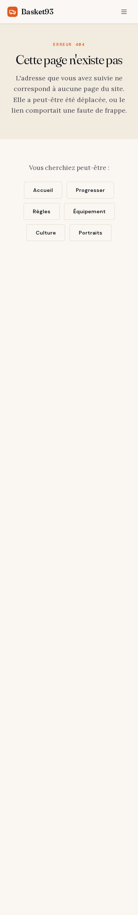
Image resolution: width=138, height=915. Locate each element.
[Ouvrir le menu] (124, 11)
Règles (41, 211)
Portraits (90, 232)
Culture (46, 232)
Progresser (90, 190)
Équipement (89, 211)
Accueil (43, 190)
